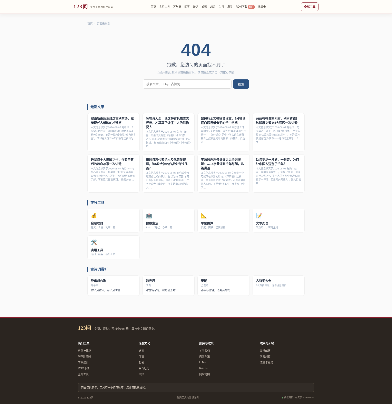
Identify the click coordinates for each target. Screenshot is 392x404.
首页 (153, 6)
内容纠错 (265, 356)
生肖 (221, 6)
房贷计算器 (84, 350)
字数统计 (83, 362)
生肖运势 (144, 368)
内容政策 (204, 356)
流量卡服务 (266, 362)
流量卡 (262, 6)
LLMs (202, 362)
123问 (84, 328)
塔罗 (230, 6)
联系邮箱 (265, 350)
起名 (212, 6)
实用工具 (164, 6)
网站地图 (204, 374)
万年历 (177, 6)
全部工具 (309, 6)
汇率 (187, 6)
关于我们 (204, 350)
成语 (204, 6)
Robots (203, 368)
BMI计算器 (84, 356)
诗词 (195, 6)
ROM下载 (244, 6)
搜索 (241, 84)
